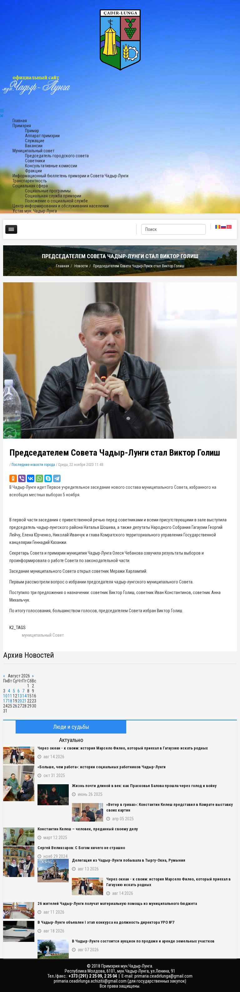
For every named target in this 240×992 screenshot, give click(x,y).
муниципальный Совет (43, 635)
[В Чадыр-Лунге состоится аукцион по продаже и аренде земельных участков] (53, 949)
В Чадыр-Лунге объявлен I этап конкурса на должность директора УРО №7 (106, 922)
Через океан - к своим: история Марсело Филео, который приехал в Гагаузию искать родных (123, 748)
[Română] (218, 226)
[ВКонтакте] (30, 478)
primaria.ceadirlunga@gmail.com (163, 976)
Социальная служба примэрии (53, 195)
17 (5, 700)
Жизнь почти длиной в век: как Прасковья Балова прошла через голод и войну (144, 785)
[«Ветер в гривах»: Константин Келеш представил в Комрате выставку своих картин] (87, 812)
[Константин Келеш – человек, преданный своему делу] (18, 837)
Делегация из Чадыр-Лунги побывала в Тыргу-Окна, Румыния (128, 860)
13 (20, 695)
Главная (19, 120)
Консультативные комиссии (51, 165)
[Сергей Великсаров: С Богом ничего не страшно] (18, 861)
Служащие (34, 140)
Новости (81, 266)
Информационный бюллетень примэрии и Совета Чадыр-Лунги (70, 175)
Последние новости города (33, 464)
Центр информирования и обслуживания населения (60, 205)
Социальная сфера (30, 185)
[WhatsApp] (39, 478)
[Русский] (224, 226)
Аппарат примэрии (42, 135)
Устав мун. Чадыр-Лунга (34, 210)
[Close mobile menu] (1, 115)
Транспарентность (29, 180)
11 (10, 695)
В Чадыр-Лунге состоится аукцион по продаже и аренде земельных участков (143, 941)
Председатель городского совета (57, 155)
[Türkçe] (229, 226)
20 (20, 700)
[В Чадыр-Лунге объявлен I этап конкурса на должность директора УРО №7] (18, 931)
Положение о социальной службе (56, 200)
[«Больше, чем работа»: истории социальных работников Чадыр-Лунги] (18, 783)
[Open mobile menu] (2, 110)
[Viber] (22, 478)
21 (24, 700)
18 (10, 700)
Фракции (33, 170)
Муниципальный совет (33, 150)
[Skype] (48, 478)
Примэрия (21, 125)
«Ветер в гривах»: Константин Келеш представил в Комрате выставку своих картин (169, 807)
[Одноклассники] (13, 478)
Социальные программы (48, 190)
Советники (35, 160)
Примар (32, 130)
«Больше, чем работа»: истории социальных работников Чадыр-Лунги (102, 767)
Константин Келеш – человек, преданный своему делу (88, 829)
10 (5, 695)
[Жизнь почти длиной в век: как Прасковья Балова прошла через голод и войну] (53, 794)
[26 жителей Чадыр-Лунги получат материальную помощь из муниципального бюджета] (18, 910)
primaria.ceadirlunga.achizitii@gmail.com (90, 981)
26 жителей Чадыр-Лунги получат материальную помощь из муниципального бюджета (117, 903)
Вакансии (33, 145)
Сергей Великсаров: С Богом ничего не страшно (81, 847)
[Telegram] (57, 478)
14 (24, 695)
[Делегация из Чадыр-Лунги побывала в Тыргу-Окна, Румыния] (53, 870)
